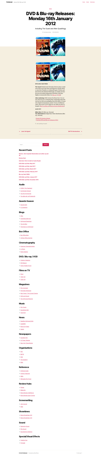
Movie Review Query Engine (28, 395)
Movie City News (25, 326)
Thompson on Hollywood (27, 226)
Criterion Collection (25, 260)
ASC (22, 351)
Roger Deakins (24, 251)
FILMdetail (9, 2)
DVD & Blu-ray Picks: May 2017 (27, 163)
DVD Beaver (24, 263)
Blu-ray (54, 95)
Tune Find (23, 312)
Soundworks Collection (26, 431)
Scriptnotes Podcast (26, 191)
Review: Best (22, 158)
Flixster (22, 387)
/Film (22, 216)
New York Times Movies (27, 343)
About (87, 2)
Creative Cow (24, 440)
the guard (45, 123)
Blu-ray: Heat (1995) (24, 174)
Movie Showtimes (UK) (26, 415)
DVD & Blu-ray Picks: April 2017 (27, 166)
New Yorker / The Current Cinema (29, 293)
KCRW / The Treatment (26, 188)
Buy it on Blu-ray (44, 106)
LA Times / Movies (25, 340)
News (50, 8)
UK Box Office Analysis (26, 238)
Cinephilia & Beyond (26, 218)
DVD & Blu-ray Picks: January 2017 (28, 177)
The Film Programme (26, 193)
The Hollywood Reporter (27, 298)
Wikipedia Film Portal (26, 379)
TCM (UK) (23, 277)
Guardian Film (24, 337)
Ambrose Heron (48, 32)
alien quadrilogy (40, 123)
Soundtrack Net (25, 310)
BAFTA (22, 354)
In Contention (24, 207)
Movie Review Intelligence (27, 392)
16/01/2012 (56, 32)
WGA (22, 362)
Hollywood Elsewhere (26, 221)
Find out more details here (57, 106)
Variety (22, 329)
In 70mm (23, 249)
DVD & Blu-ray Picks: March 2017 (27, 169)
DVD (59, 95)
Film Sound (23, 429)
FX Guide (23, 443)
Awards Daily (24, 204)
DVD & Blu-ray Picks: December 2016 (28, 179)
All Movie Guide (24, 371)
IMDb (22, 376)
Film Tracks (23, 307)
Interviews (92, 2)
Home (83, 2)
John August (24, 404)
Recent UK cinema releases (43, 118)
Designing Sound (25, 426)
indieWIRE (23, 323)
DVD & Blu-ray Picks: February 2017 (28, 171)
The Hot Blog (24, 224)
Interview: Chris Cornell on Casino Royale (30, 161)
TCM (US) (23, 279)
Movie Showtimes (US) (26, 418)
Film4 (22, 274)
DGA (22, 357)
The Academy (24, 359)
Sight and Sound (25, 296)
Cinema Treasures (25, 373)
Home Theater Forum (26, 265)
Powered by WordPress (34, 453)
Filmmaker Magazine (26, 290)
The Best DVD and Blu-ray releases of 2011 (47, 120)
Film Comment (24, 288)
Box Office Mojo (25, 235)
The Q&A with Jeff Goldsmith (28, 196)
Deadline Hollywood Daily (27, 321)
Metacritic (23, 390)
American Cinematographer (28, 246)
